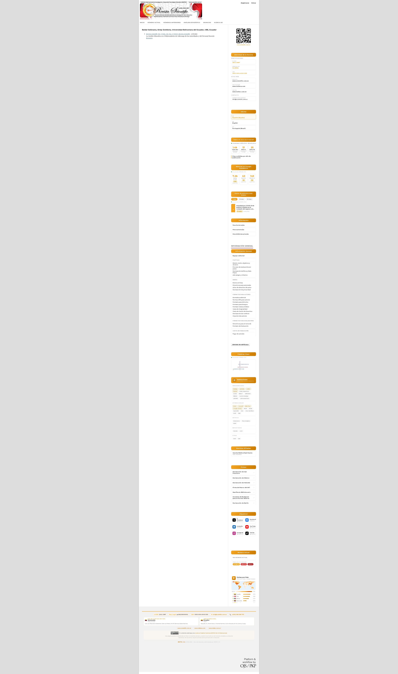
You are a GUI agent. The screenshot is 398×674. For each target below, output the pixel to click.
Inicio (142, 22)
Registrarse (245, 3)
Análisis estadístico (192, 22)
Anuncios (207, 22)
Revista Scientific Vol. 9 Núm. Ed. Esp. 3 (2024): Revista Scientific (168, 34)
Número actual (154, 22)
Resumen (149, 38)
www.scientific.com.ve (243, 45)
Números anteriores (172, 22)
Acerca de (218, 22)
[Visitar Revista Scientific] (243, 36)
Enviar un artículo (240, 344)
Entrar (253, 3)
